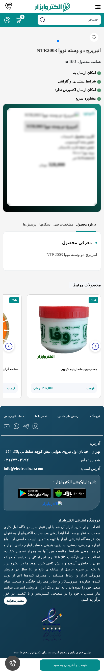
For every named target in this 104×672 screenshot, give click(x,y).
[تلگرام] (26, 426)
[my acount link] (7, 20)
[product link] (64, 331)
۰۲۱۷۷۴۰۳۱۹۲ (16, 460)
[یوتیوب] (7, 426)
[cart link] (18, 20)
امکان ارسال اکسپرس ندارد (75, 90)
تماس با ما (41, 416)
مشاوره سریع (86, 98)
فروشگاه (95, 416)
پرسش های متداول (68, 416)
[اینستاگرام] (35, 426)
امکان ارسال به (84, 73)
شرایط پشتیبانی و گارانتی (77, 81)
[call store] (8, 6)
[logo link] (52, 7)
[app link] (69, 493)
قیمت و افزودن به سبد (70, 665)
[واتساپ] (16, 426)
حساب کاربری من (14, 416)
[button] (95, 346)
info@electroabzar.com (23, 468)
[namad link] (52, 625)
